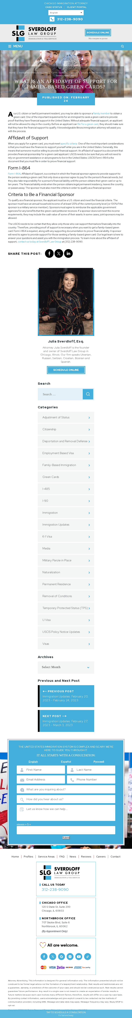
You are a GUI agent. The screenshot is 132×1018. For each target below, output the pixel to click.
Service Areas (46, 856)
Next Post (52, 716)
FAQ (62, 856)
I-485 (46, 489)
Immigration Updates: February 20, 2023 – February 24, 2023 (66, 698)
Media (46, 548)
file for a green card (87, 124)
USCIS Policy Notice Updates (61, 632)
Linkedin (68, 253)
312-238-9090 (70, 19)
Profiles (28, 856)
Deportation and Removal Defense (65, 441)
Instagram (70, 956)
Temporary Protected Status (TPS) (65, 608)
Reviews (86, 856)
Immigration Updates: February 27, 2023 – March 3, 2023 (65, 723)
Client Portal (77, 7)
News (73, 856)
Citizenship (49, 429)
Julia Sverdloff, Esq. (66, 341)
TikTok (87, 956)
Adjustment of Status (55, 417)
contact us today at (28, 241)
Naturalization (51, 572)
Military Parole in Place (56, 560)
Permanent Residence (56, 584)
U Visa (46, 620)
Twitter (52, 956)
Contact (115, 856)
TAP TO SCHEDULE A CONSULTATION (66, 1014)
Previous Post (61, 691)
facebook (49, 253)
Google (61, 956)
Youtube (78, 956)
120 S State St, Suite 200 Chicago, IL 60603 (56, 908)
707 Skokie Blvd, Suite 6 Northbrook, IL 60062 (56, 924)
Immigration (50, 512)
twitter (58, 253)
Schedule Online (98, 32)
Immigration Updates (55, 524)
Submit (66, 838)
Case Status (53, 7)
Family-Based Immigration (59, 465)
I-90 (45, 501)
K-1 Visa (47, 536)
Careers (101, 856)
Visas (45, 644)
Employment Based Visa (58, 453)
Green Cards (50, 477)
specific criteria (69, 143)
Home (15, 856)
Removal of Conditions (57, 596)
